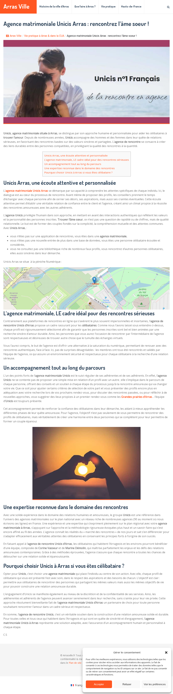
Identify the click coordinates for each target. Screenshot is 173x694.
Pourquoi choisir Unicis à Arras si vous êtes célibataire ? (78, 172)
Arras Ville (16, 6)
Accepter (99, 684)
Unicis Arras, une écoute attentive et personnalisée (76, 155)
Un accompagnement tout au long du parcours (72, 164)
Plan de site (75, 662)
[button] (166, 652)
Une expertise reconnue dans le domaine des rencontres (79, 168)
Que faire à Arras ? (85, 6)
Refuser (126, 684)
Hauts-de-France (131, 6)
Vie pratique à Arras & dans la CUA (44, 35)
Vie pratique (108, 6)
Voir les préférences (155, 684)
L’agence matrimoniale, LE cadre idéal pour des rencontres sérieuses (86, 159)
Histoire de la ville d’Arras (54, 6)
